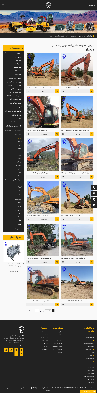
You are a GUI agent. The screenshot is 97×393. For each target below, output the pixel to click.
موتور (19, 53)
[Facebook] (21, 350)
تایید (29, 311)
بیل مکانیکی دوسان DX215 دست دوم (37, 173)
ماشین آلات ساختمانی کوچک (12, 111)
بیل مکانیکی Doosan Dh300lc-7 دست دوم (73, 301)
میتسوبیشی (18, 183)
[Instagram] (21, 354)
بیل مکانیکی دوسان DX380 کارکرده (37, 130)
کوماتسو (19, 151)
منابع (45, 343)
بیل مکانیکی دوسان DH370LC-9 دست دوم (73, 258)
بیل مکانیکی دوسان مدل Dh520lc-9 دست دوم (40, 301)
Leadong (48, 390)
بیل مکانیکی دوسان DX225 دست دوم (71, 87)
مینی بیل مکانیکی (17, 115)
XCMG (20, 158)
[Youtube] (6, 350)
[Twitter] (11, 350)
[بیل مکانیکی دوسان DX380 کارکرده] (43, 112)
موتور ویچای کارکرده (16, 92)
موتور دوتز (19, 57)
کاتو (20, 145)
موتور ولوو (19, 60)
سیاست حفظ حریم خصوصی (23, 388)
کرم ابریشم (18, 134)
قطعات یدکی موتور (15, 103)
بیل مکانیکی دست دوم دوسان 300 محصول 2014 (75, 130)
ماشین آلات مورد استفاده (13, 130)
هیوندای (19, 162)
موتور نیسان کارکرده (16, 89)
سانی (20, 155)
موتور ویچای (18, 70)
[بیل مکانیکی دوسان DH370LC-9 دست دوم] (77, 240)
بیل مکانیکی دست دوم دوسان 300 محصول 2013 (75, 173)
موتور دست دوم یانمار (15, 99)
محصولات (44, 334)
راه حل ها (44, 337)
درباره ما (44, 340)
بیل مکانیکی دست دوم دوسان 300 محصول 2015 (40, 87)
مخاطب (44, 349)
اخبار (45, 346)
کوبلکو (20, 148)
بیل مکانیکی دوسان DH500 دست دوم (37, 215)
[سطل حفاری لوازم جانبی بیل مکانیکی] (14, 251)
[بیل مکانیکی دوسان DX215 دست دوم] (43, 154)
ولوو (20, 172)
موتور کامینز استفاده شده (14, 82)
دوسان (20, 138)
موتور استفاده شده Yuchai (14, 96)
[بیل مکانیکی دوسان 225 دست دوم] (77, 197)
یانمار (20, 190)
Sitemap (34, 388)
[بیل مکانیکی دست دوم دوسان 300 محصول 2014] (77, 112)
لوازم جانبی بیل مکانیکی (13, 126)
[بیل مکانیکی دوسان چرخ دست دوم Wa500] (43, 240)
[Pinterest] (16, 354)
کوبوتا (20, 175)
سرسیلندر (17, 199)
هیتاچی (20, 141)
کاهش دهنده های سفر (14, 229)
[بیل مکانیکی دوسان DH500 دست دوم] (43, 197)
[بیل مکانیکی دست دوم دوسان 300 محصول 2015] (43, 69)
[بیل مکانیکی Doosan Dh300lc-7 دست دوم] (77, 282)
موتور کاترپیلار (18, 67)
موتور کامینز (18, 63)
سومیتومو (19, 165)
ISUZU (20, 203)
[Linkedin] (16, 350)
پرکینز (20, 213)
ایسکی (20, 206)
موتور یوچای (18, 74)
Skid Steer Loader (16, 122)
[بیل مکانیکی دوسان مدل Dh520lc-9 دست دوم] (43, 282)
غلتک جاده (19, 118)
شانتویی (19, 169)
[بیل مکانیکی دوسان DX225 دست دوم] (77, 69)
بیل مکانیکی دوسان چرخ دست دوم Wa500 (39, 258)
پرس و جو (78, 91)
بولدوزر (18, 194)
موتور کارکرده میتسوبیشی (14, 85)
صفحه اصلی (43, 332)
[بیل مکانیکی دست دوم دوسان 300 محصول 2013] (77, 154)
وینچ (19, 224)
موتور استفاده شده (15, 78)
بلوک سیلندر (17, 180)
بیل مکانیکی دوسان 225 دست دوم (71, 215)
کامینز (20, 107)
